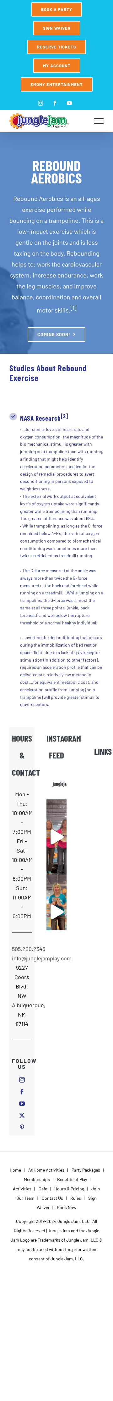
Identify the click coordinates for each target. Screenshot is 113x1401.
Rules (75, 1198)
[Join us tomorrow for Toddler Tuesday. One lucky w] (56, 911)
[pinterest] (22, 1127)
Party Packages (86, 1170)
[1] (73, 308)
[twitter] (22, 1115)
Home (15, 1170)
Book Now (66, 1207)
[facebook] (22, 1091)
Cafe (43, 1188)
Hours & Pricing (69, 1188)
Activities (22, 1188)
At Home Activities (46, 1170)
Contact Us (52, 1198)
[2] (64, 416)
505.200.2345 (22, 948)
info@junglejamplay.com (22, 958)
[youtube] (22, 1103)
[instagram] (22, 1080)
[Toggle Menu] (99, 121)
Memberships (37, 1179)
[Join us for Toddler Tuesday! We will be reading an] (56, 836)
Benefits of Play (72, 1179)
